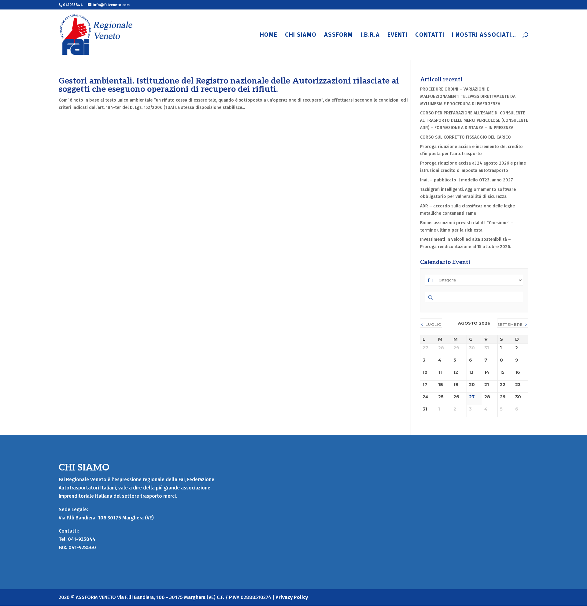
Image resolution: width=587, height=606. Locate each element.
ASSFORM (338, 35)
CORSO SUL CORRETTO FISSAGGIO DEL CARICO (465, 137)
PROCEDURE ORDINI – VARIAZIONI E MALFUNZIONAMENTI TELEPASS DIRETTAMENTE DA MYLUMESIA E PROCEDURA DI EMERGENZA (467, 96)
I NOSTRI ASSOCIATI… (484, 35)
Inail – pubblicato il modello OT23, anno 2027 (466, 180)
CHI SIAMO (300, 35)
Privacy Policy (291, 597)
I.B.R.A (370, 35)
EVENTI (397, 35)
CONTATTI (429, 35)
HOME (268, 35)
